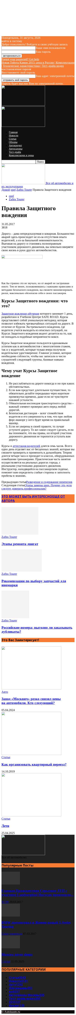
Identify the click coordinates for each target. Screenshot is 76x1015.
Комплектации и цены (21, 155)
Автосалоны (15, 148)
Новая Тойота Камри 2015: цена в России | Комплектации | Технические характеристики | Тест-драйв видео (38, 64)
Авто (4, 691)
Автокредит (15, 145)
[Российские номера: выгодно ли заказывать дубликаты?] (15, 617)
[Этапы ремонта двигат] (19, 533)
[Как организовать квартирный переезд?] (31, 754)
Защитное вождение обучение (20, 313)
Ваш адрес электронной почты (55, 76)
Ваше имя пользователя (50, 47)
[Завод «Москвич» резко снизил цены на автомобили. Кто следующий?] (31, 688)
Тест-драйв (15, 152)
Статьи (12, 138)
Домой (5, 189)
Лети (5, 826)
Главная (13, 132)
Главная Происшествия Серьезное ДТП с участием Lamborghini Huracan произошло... (37, 893)
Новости (13, 135)
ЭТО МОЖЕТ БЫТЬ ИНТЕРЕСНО (26, 496)
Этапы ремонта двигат (19, 544)
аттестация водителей (26, 445)
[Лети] (31, 815)
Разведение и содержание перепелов (49, 482)
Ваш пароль (43, 51)
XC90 (5, 901)
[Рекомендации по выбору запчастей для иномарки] (21, 570)
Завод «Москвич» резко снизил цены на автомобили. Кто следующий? (31, 701)
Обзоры (13, 142)
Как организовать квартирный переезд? (34, 764)
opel (13, 189)
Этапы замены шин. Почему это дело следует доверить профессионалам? (36, 487)
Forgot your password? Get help (20, 59)
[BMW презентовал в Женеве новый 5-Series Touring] (10, 915)
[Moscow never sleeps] (10, 947)
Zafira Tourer (24, 189)
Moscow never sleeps (16, 954)
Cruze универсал (11, 933)
